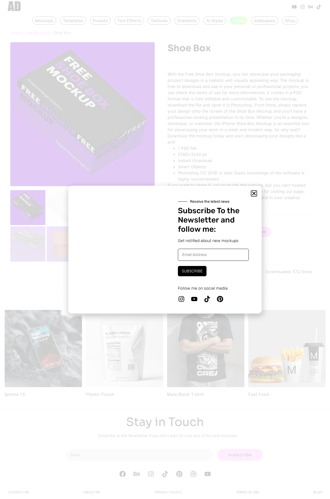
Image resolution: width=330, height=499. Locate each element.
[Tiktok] (207, 298)
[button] (254, 193)
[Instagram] (181, 298)
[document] (165, 249)
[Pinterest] (219, 298)
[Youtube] (194, 298)
